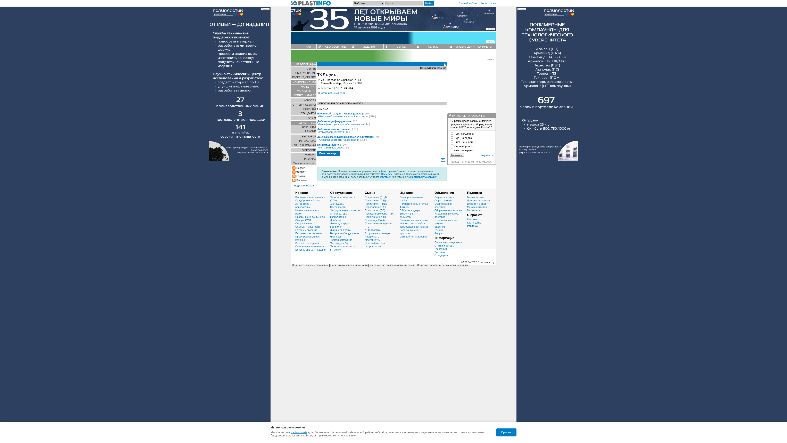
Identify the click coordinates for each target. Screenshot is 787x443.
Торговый (385, 177)
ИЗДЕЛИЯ (369, 46)
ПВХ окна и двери (410, 210)
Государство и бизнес (308, 200)
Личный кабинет (469, 3)
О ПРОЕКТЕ (309, 150)
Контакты (472, 219)
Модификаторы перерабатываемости (341, 124)
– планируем (462, 146)
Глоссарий (440, 249)
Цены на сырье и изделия (310, 249)
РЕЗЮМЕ (310, 131)
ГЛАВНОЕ (310, 47)
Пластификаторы (375, 243)
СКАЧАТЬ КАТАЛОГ (304, 95)
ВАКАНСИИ (309, 127)
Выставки (301, 180)
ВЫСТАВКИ (309, 136)
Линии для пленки (340, 230)
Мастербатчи (372, 240)
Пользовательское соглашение (310, 265)
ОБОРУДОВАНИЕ (335, 46)
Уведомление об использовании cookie (392, 265)
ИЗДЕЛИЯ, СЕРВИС (304, 77)
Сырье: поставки (444, 197)
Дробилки (335, 220)
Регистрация (488, 3)
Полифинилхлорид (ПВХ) (379, 213)
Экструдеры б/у (339, 243)
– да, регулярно (464, 133)
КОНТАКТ (310, 154)
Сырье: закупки (443, 200)
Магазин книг (474, 210)
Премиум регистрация (433, 68)
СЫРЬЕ (401, 46)
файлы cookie (299, 432)
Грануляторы (338, 217)
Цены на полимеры (478, 200)
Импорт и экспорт (477, 203)
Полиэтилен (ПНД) (376, 197)
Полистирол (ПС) (375, 210)
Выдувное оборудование (344, 233)
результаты (487, 155)
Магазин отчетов (477, 207)
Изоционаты (372, 236)
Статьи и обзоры (444, 245)
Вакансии (440, 226)
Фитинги (404, 207)
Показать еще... (328, 153)
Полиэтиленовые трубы (414, 203)
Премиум (386, 174)
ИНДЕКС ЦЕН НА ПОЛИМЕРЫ (474, 46)
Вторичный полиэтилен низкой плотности (343, 116)
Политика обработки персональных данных (442, 265)
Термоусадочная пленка (414, 226)
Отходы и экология (306, 230)
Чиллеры (335, 236)
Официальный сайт (333, 93)
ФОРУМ (311, 117)
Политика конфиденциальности (349, 265)
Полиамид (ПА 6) (375, 220)
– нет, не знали (463, 142)
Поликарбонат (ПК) (376, 217)
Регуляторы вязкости (331, 132)
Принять (506, 432)
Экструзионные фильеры (345, 210)
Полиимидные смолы (331, 147)
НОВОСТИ (310, 100)
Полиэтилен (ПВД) (376, 200)
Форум (438, 233)
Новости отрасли (301, 168)
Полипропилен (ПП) (376, 207)
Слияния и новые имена (309, 246)
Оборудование (304, 223)
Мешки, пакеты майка (412, 223)
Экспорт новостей (303, 163)
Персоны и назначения (309, 233)
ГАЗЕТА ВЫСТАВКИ (304, 145)
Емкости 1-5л (407, 213)
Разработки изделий (307, 243)
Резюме (439, 230)
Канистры (405, 217)
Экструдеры (337, 203)
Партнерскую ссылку (423, 177)
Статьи (300, 176)
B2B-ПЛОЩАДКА (306, 64)
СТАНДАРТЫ (308, 113)
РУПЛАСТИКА (307, 140)
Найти (428, 3)
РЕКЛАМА (310, 159)
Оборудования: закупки (448, 210)
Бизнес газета (475, 197)
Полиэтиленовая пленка (414, 220)
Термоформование (341, 240)
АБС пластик (372, 230)
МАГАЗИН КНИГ (306, 91)
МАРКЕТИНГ (308, 86)
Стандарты (441, 255)
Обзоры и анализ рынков (310, 217)
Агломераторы (338, 213)
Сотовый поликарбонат (413, 236)
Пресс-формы (338, 207)
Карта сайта (474, 222)
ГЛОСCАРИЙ (308, 109)
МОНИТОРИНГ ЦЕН (304, 82)
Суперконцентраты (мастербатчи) (339, 139)
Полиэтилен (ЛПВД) (376, 203)
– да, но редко (463, 137)
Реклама (472, 226)
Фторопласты (373, 246)
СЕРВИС (433, 46)
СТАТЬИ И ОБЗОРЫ (304, 104)
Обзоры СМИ (303, 220)
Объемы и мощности (307, 226)
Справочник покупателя (448, 242)
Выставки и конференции (310, 197)
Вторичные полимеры (378, 233)
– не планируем (463, 150)
